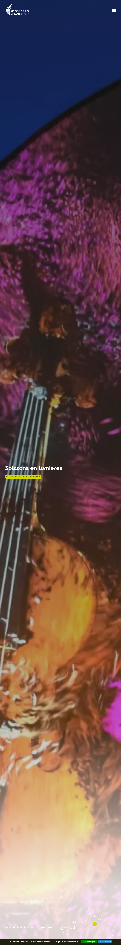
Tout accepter (89, 942)
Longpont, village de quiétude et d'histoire (29, 477)
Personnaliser (105, 942)
